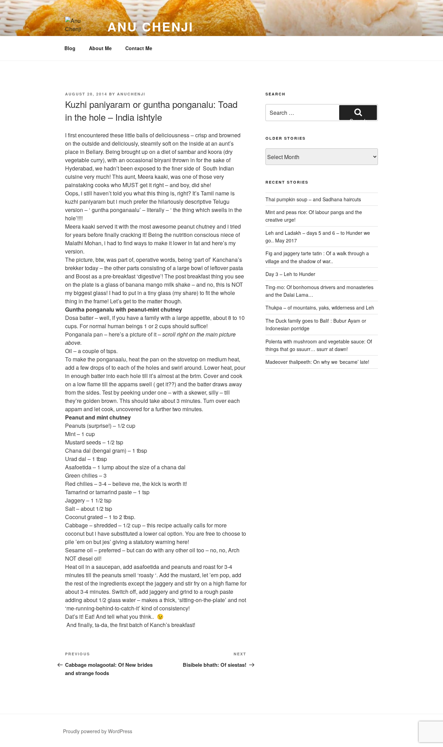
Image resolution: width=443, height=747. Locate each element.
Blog (69, 48)
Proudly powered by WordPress (97, 731)
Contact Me (138, 48)
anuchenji (131, 93)
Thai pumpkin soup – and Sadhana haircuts (313, 199)
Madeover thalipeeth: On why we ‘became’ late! (317, 361)
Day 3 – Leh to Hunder (290, 273)
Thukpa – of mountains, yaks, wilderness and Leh (319, 307)
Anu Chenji (150, 26)
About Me (100, 48)
